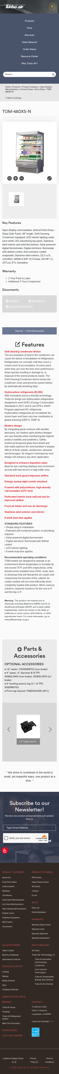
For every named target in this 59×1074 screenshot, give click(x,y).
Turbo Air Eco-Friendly (44, 984)
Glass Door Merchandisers (13, 900)
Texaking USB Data (10, 990)
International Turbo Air (11, 959)
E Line (34, 895)
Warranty (29, 35)
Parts (29, 28)
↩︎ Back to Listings (13, 98)
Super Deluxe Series (40, 882)
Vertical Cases (26, 89)
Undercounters (8, 886)
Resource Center (29, 56)
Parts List (35, 908)
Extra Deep (40, 89)
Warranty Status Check (41, 925)
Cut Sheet (13, 301)
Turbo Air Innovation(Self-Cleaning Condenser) (43, 962)
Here (51, 1021)
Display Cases (8, 913)
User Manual (38, 301)
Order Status (29, 49)
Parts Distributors (39, 912)
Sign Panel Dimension (20, 306)
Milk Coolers (7, 922)
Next (50, 729)
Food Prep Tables (9, 882)
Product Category (30, 87)
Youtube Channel (12, 1036)
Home (8, 87)
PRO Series (36, 878)
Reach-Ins (6, 878)
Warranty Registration (41, 938)
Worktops (6, 891)
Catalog (5, 972)
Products (29, 21)
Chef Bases (7, 895)
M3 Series (36, 886)
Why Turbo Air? (29, 63)
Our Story (35, 950)
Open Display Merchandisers (14, 909)
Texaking (6, 1012)
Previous (8, 729)
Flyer (4, 985)
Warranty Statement (40, 934)
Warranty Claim (38, 929)
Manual (5, 976)
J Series (35, 891)
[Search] (53, 74)
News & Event (9, 1030)
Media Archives (8, 981)
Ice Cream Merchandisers (12, 904)
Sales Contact (8, 950)
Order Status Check (14, 997)
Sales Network (29, 42)
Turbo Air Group (8, 1007)
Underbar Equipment (11, 918)
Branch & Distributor (10, 955)
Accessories (7, 927)
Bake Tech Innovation (11, 1023)
